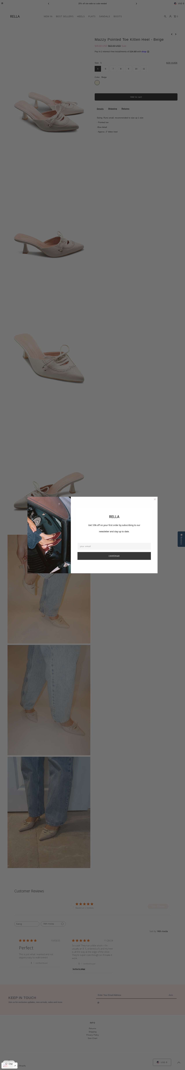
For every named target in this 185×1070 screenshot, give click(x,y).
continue (114, 556)
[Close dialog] (154, 499)
